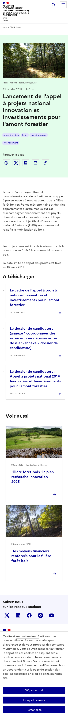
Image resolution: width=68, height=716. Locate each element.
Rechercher (53, 4)
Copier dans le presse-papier (45, 162)
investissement (10, 142)
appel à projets (11, 135)
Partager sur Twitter (16, 162)
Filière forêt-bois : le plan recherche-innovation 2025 (32, 476)
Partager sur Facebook (6, 162)
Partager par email (35, 162)
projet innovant (38, 135)
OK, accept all (34, 690)
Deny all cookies (34, 700)
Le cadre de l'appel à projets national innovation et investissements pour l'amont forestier (34, 297)
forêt (24, 135)
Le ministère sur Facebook (29, 615)
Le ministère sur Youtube (51, 615)
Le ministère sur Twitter (7, 615)
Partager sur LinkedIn (25, 162)
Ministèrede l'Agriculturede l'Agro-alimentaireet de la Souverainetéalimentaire (16, 10)
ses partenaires (26, 636)
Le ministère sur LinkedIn (18, 615)
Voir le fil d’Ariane (12, 27)
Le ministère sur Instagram (40, 615)
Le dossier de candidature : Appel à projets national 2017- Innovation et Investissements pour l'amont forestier (35, 379)
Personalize (34, 710)
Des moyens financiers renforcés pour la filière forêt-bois (31, 555)
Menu (63, 4)
